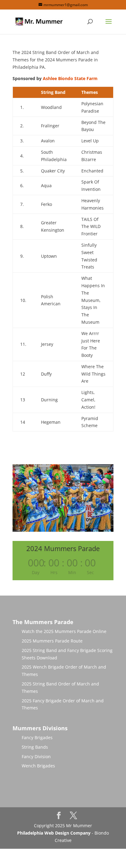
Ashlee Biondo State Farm (70, 78)
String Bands (35, 747)
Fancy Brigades (37, 737)
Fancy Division (36, 756)
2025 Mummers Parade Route (52, 641)
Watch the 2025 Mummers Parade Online (64, 631)
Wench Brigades (38, 766)
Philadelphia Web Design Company (54, 833)
